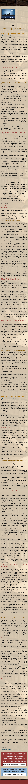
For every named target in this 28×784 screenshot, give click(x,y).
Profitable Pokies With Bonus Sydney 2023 (13, 460)
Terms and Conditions (6, 781)
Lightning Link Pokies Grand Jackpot (11, 65)
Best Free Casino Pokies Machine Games (13, 350)
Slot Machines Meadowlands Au (10, 220)
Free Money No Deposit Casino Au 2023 (12, 618)
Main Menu (4, 24)
